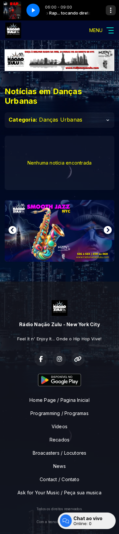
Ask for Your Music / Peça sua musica (59, 492)
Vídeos (59, 426)
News (59, 466)
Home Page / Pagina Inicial (59, 400)
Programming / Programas (59, 413)
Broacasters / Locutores (60, 453)
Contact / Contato (59, 479)
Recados (59, 439)
